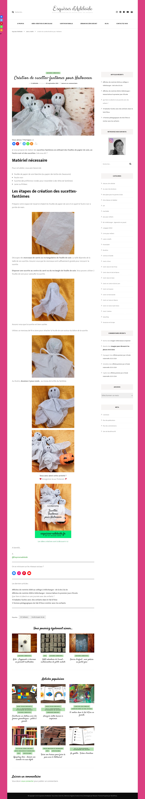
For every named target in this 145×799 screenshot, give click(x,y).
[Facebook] (13, 143)
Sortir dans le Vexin (108, 278)
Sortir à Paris (107, 261)
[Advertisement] (72, 49)
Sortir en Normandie (109, 294)
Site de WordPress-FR (109, 431)
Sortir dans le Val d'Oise (82, 709)
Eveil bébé (106, 211)
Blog (107, 23)
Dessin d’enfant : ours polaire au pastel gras (81, 660)
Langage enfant (53, 712)
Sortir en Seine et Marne (110, 300)
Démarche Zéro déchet (88, 23)
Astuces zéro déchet (24, 748)
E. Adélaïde (34, 83)
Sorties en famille (82, 706)
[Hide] (1, 34)
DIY (45, 656)
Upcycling (27, 753)
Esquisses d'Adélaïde (72, 8)
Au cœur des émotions (109, 189)
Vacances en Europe (109, 322)
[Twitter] (24, 143)
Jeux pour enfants (24, 706)
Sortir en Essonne (108, 289)
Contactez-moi (122, 23)
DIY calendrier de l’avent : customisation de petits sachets (53, 660)
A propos (20, 23)
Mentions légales (69, 796)
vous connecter (27, 781)
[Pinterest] (1, 23)
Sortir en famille (66, 23)
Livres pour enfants (108, 233)
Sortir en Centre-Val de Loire (111, 283)
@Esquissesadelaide (20, 557)
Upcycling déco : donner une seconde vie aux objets (24, 758)
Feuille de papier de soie (38, 617)
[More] (31, 143)
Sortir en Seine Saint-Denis (111, 306)
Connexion (106, 415)
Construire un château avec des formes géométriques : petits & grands (24, 719)
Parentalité (106, 244)
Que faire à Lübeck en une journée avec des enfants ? (33, 596)
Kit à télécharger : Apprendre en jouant (24, 709)
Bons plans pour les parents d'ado (113, 194)
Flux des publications (109, 420)
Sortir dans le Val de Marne (111, 272)
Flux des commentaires (110, 426)
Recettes (105, 250)
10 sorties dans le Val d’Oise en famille (82, 714)
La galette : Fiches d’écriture (81, 753)
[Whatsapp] (28, 143)
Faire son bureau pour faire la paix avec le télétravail (53, 756)
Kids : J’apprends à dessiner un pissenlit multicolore (24, 660)
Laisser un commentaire (69, 83)
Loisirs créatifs (53, 73)
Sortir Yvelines (107, 311)
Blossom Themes (98, 796)
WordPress (114, 796)
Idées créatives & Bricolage (42, 23)
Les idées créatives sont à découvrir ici (53, 541)
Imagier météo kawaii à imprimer (53, 717)
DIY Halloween (24, 617)
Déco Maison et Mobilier (24, 751)
